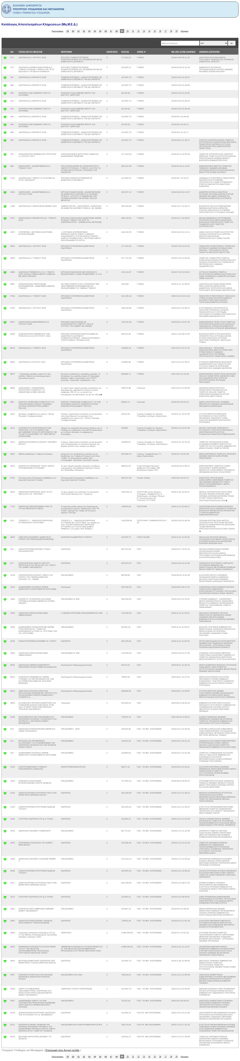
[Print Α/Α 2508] (5, 872)
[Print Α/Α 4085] (5, 259)
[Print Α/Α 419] (5, 522)
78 (171, 31)
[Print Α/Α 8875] (5, 375)
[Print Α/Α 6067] (5, 323)
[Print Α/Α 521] (5, 742)
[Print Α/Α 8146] (5, 1014)
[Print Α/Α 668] (5, 403)
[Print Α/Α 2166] (5, 820)
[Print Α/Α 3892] (5, 934)
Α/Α (12, 52)
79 (176, 31)
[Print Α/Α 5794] (5, 297)
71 (133, 31)
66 (106, 31)
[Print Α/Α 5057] (5, 976)
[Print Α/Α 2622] (5, 455)
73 (144, 31)
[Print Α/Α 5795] (5, 309)
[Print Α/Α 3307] (5, 233)
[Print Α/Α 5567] (5, 1002)
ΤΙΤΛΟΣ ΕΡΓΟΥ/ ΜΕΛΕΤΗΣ (30, 52)
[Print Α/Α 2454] (5, 832)
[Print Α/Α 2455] (5, 844)
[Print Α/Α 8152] (5, 1038)
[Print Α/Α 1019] (5, 576)
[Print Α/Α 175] (5, 59)
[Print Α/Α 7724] (5, 508)
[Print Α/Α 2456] (5, 860)
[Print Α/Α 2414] (5, 429)
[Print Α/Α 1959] (5, 614)
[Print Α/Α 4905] (5, 962)
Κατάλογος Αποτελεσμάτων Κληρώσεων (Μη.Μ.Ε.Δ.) (39, 24)
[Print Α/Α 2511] (5, 884)
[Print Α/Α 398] (5, 86)
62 (84, 31)
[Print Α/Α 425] (5, 110)
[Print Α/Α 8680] (5, 363)
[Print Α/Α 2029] (5, 628)
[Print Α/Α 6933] (5, 692)
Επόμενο (184, 31)
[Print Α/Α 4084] (5, 247)
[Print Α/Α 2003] (5, 493)
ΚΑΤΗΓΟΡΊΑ (112, 52)
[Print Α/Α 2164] (5, 794)
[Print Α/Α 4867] (5, 285)
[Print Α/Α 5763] (5, 479)
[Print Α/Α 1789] (5, 207)
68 (117, 31)
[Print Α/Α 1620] (5, 782)
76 (160, 31)
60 (73, 31)
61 (78, 31)
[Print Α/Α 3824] (5, 467)
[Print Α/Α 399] (5, 94)
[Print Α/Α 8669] (5, 389)
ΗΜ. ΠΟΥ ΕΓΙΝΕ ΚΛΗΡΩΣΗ (183, 52)
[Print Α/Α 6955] (5, 704)
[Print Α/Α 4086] (5, 273)
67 (111, 31)
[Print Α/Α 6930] (5, 666)
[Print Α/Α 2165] (5, 808)
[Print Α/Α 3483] (5, 922)
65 (100, 31)
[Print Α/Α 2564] (5, 654)
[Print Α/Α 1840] (5, 600)
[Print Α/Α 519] (5, 730)
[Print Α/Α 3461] (5, 910)
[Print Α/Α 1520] (5, 768)
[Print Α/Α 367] (5, 79)
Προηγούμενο (57, 31)
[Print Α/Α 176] (5, 69)
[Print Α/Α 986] (5, 167)
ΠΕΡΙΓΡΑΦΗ (66, 52)
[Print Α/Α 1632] (5, 193)
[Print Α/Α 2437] (5, 219)
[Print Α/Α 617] (5, 564)
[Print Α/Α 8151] (5, 1026)
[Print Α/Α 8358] (5, 335)
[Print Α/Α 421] (5, 550)
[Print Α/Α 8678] (5, 349)
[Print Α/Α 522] (5, 754)
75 (155, 31)
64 (95, 31)
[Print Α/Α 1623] (5, 588)
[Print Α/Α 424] (5, 102)
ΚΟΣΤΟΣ (125, 52)
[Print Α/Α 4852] (5, 948)
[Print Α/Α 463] (5, 118)
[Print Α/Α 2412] (5, 415)
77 (165, 31)
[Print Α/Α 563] (5, 141)
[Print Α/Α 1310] (5, 179)
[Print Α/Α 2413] (5, 443)
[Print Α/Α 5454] (5, 990)
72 (138, 31)
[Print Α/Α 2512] (5, 898)
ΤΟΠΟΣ (140, 52)
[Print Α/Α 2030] (5, 642)
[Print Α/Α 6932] (5, 678)
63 (89, 31)
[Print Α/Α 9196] (5, 718)
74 (149, 31)
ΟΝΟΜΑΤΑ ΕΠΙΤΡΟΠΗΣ (209, 52)
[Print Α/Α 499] (5, 134)
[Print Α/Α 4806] (5, 538)
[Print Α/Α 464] (5, 126)
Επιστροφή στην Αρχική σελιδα (62, 1050)
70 (127, 31)
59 (68, 31)
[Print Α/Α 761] (5, 155)
